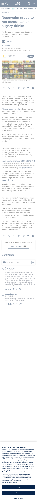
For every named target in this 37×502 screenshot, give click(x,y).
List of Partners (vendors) (9, 482)
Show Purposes (18, 498)
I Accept (18, 487)
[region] (18, 472)
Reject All (18, 493)
